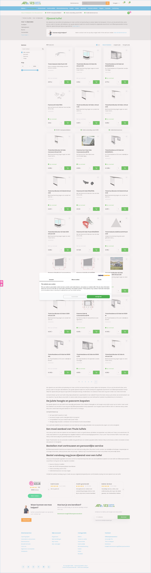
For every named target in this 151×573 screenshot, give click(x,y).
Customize (74, 296)
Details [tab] (99, 279)
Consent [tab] (51, 279)
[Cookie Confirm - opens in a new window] (104, 275)
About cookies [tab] (75, 279)
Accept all (98, 296)
